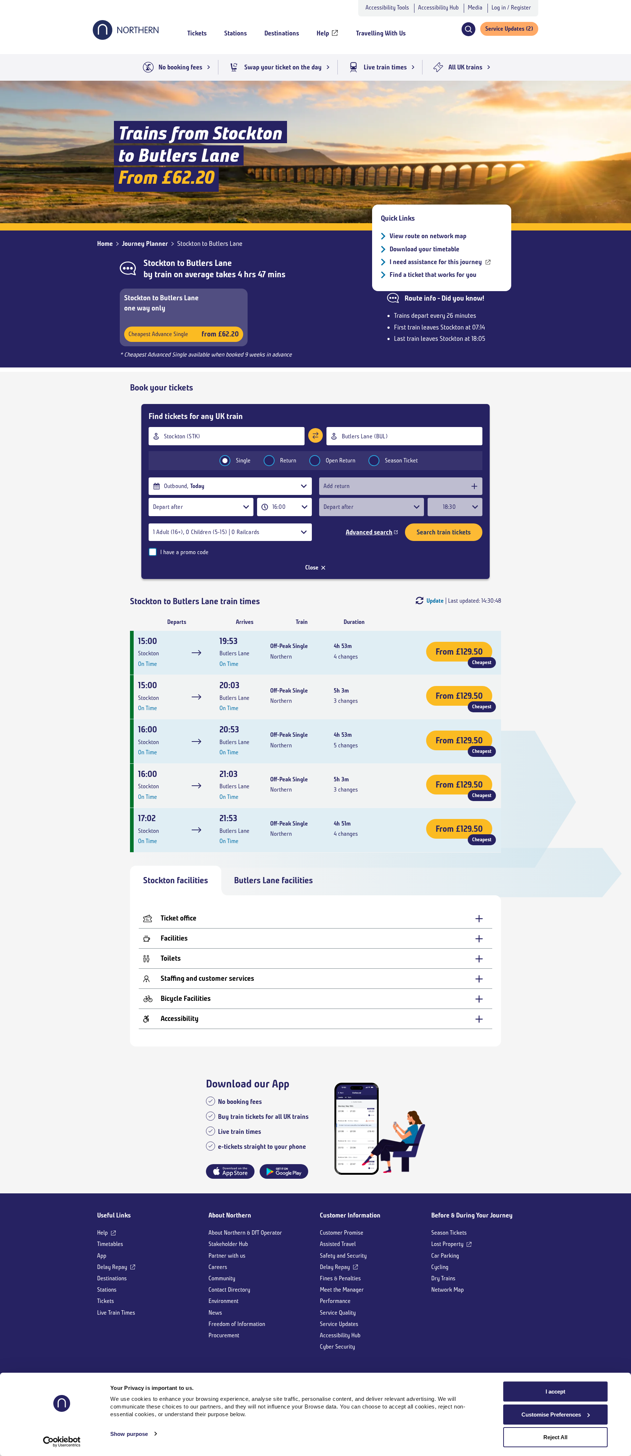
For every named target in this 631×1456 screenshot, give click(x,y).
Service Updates (339, 1323)
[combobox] (227, 436)
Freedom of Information (237, 1323)
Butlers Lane (209, 263)
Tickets (105, 1300)
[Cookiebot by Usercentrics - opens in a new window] (62, 1441)
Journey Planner (145, 244)
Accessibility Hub (438, 7)
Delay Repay (112, 1266)
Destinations (112, 1278)
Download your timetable (424, 249)
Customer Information (350, 1215)
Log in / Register (511, 7)
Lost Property (447, 1243)
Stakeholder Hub (228, 1243)
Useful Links (114, 1215)
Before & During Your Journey (472, 1215)
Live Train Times (116, 1312)
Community (222, 1278)
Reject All (555, 1437)
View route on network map (428, 236)
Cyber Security (337, 1346)
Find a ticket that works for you (433, 275)
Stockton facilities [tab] (175, 880)
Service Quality (338, 1312)
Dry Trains (443, 1278)
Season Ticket (401, 460)
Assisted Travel (338, 1243)
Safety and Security (343, 1255)
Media (475, 7)
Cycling (439, 1266)
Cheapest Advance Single (184, 334)
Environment (223, 1300)
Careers (218, 1266)
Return (288, 460)
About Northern (230, 1215)
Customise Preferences (551, 1414)
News (215, 1312)
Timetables (110, 1243)
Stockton (159, 263)
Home (105, 244)
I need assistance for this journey (436, 262)
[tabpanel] (315, 971)
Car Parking (445, 1255)
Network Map (447, 1289)
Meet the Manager (342, 1289)
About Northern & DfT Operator (245, 1232)
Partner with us (227, 1255)
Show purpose (129, 1434)
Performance (335, 1300)
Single (243, 460)
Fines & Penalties (340, 1278)
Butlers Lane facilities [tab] (273, 880)
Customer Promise (341, 1232)
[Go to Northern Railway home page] (125, 38)
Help (102, 1232)
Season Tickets (449, 1232)
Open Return (340, 460)
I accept (555, 1391)
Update (435, 600)
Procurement (224, 1335)
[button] (468, 29)
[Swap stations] (315, 435)
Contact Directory (229, 1289)
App (101, 1255)
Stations (106, 1289)
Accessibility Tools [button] (387, 7)
